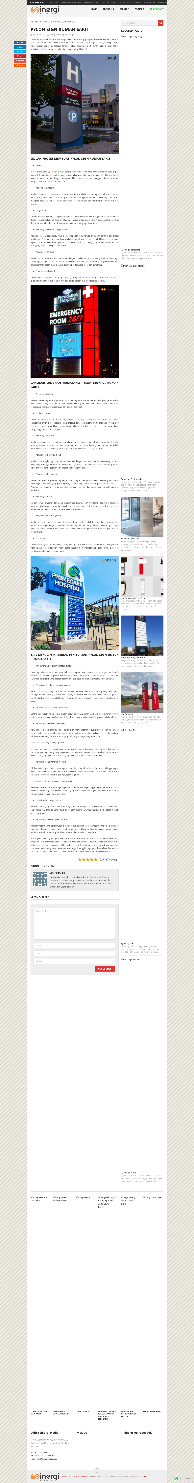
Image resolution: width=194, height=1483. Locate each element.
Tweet (20, 51)
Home (93, 9)
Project (139, 9)
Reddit (21, 65)
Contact (158, 9)
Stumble (21, 61)
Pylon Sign (69, 35)
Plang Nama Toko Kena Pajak (122, 2)
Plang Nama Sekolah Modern (153, 2)
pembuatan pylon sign (47, 172)
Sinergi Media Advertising (74, 1476)
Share (21, 42)
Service (124, 9)
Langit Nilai (140, 1476)
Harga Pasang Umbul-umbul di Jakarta (86, 2)
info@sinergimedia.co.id (100, 851)
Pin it (20, 56)
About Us (108, 9)
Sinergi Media (55, 35)
